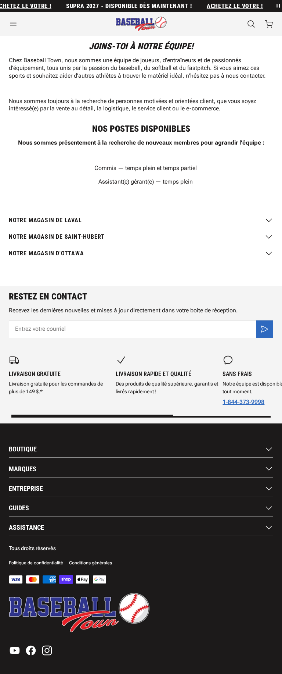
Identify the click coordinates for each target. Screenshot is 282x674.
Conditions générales (90, 562)
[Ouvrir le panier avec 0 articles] (268, 23)
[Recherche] (251, 23)
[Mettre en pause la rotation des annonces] (277, 5)
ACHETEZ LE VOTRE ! (232, 6)
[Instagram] (47, 650)
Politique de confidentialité (36, 562)
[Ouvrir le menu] (47, 23)
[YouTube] (15, 650)
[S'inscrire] (264, 328)
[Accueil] (141, 24)
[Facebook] (31, 650)
